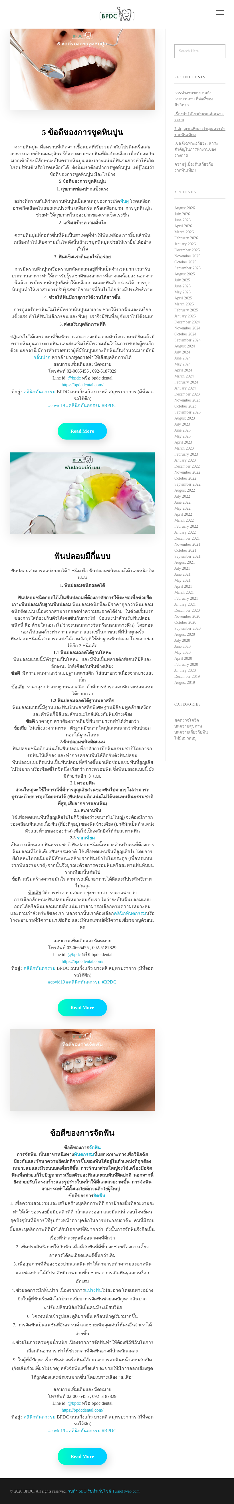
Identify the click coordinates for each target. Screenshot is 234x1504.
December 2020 (187, 610)
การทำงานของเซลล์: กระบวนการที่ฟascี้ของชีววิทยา (193, 99)
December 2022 (187, 466)
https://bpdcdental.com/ (82, 384)
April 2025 (183, 298)
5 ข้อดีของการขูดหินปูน (82, 132)
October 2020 (185, 622)
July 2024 (182, 352)
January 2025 (185, 316)
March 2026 (184, 232)
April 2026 (183, 226)
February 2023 (186, 454)
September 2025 (187, 268)
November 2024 (187, 328)
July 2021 (182, 568)
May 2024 (182, 364)
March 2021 (184, 592)
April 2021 (183, 586)
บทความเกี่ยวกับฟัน (191, 732)
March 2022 (184, 520)
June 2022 (182, 502)
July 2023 (182, 424)
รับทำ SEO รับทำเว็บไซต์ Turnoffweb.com (104, 1491)
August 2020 (184, 634)
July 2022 (182, 496)
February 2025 (186, 310)
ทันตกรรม (84, 1154)
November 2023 (187, 400)
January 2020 (185, 670)
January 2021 (185, 604)
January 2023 (185, 460)
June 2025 (182, 286)
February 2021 (186, 598)
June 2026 (182, 220)
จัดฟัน (95, 1147)
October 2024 (185, 334)
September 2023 (187, 412)
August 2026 (184, 208)
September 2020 (187, 628)
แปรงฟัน (93, 1290)
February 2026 (186, 238)
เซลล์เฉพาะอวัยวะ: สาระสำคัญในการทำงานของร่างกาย (196, 149)
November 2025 (187, 256)
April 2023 (183, 442)
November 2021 (187, 544)
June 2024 (182, 358)
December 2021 (187, 538)
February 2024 (186, 382)
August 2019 (184, 682)
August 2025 (184, 274)
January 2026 (185, 244)
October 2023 (185, 406)
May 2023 (182, 436)
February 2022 (186, 526)
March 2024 (184, 376)
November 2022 (187, 472)
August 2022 (184, 490)
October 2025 (185, 262)
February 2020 (186, 664)
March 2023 (184, 448)
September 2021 (187, 556)
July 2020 (182, 640)
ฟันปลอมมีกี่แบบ (82, 556)
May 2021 (182, 580)
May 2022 (182, 508)
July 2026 (182, 214)
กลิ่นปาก (42, 357)
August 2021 (184, 562)
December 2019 (187, 676)
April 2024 (183, 370)
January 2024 (185, 388)
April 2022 (183, 514)
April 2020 (183, 658)
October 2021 (185, 550)
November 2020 (187, 616)
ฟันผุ (124, 201)
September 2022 (187, 484)
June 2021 (182, 574)
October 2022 (185, 478)
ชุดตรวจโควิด (186, 720)
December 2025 (187, 250)
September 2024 (187, 340)
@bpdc (74, 377)
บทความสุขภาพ (188, 726)
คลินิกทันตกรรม (39, 391)
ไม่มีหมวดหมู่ (185, 738)
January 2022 (185, 532)
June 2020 (182, 646)
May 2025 (182, 292)
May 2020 (182, 652)
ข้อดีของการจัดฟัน (82, 1133)
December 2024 (187, 322)
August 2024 (184, 346)
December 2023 (187, 394)
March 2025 (184, 304)
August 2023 (184, 418)
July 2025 (182, 280)
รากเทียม (86, 837)
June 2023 (182, 430)
